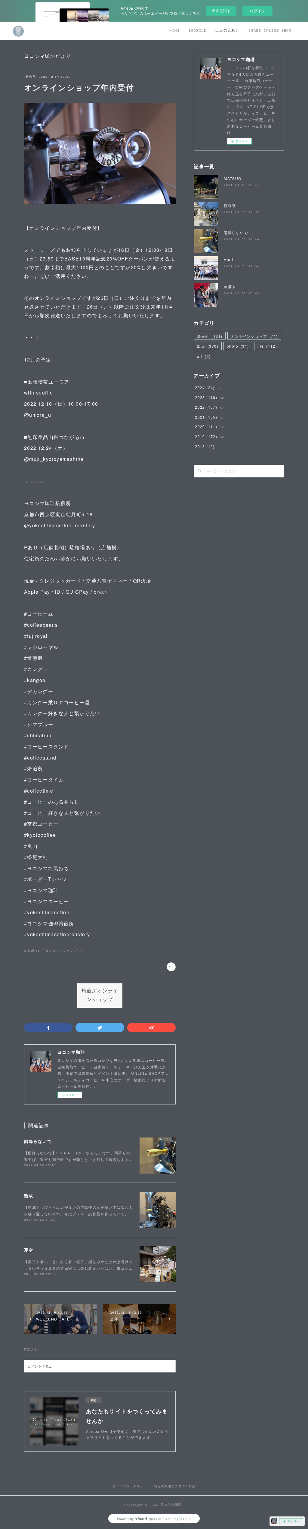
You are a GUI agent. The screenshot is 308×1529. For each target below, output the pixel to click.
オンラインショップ (254, 336)
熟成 (28, 1195)
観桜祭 (230, 205)
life (267, 346)
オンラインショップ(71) (65, 951)
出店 (207, 346)
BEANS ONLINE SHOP (269, 30)
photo (238, 346)
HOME (174, 30)
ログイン (257, 11)
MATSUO (232, 178)
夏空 (28, 1250)
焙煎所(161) (34, 951)
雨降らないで (38, 1141)
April (228, 259)
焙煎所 (31, 77)
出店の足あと (227, 30)
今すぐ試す (221, 10)
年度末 (230, 286)
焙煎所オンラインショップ (100, 995)
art (204, 356)
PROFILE (197, 30)
